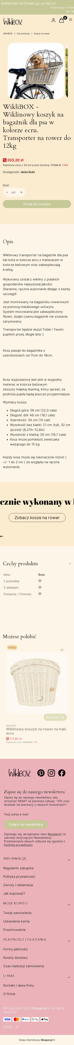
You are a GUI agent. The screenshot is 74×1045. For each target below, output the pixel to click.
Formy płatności (15, 949)
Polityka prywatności (19, 876)
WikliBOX (8, 33)
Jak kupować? (14, 893)
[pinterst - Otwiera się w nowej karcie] (41, 773)
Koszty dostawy (15, 957)
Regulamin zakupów (18, 868)
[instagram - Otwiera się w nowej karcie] (51, 773)
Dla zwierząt (23, 33)
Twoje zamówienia (17, 913)
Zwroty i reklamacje (18, 885)
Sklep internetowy (36, 1039)
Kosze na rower (42, 33)
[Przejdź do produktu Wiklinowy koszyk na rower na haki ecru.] (37, 683)
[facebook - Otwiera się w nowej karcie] (61, 773)
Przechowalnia (14, 930)
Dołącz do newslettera (26, 824)
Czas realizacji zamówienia (23, 966)
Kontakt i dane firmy (18, 985)
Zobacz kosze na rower (37, 517)
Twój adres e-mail (16, 814)
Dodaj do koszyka (37, 204)
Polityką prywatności (18, 845)
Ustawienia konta (16, 921)
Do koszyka (52, 717)
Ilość (6, 185)
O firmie (9, 994)
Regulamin (55, 834)
